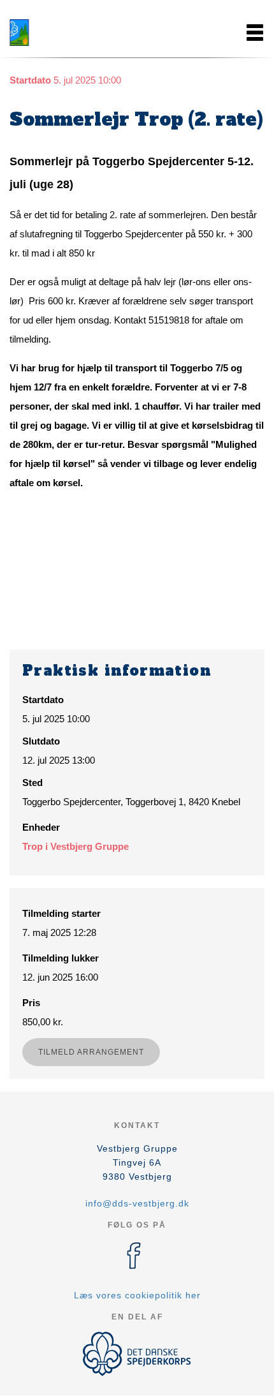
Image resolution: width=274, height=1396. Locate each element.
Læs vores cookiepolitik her (137, 1295)
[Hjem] (41, 32)
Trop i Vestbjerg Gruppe (75, 846)
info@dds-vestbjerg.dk (137, 1203)
